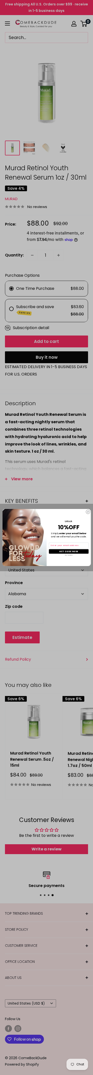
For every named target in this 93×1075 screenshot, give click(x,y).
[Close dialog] (88, 512)
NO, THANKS (68, 555)
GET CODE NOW (68, 551)
